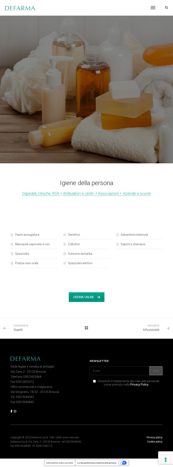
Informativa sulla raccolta (59, 463)
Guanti (18, 330)
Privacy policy (154, 437)
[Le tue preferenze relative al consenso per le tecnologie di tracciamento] (166, 460)
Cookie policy (154, 441)
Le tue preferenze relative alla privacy (96, 463)
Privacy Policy (139, 384)
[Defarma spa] (20, 7)
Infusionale (151, 330)
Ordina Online (83, 297)
